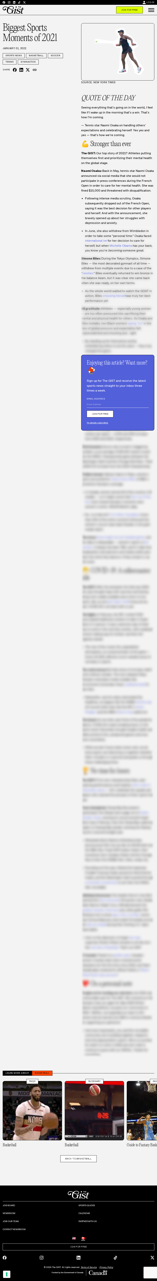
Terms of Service (89, 1267)
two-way (135, 938)
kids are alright (97, 925)
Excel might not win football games (120, 537)
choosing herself (114, 296)
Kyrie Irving (125, 712)
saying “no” (135, 323)
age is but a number (126, 915)
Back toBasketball (78, 1159)
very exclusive (109, 900)
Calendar (84, 1213)
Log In (150, 2)
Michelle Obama (121, 246)
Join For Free (129, 10)
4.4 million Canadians (125, 515)
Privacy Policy (106, 1267)
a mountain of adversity (101, 882)
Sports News (14, 55)
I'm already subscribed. (97, 423)
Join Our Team (11, 1221)
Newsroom (9, 1213)
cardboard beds (135, 684)
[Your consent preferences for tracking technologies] (6, 1274)
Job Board (9, 1205)
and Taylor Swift (118, 602)
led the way (144, 702)
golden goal (122, 955)
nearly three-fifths (123, 479)
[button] (151, 10)
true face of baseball (104, 947)
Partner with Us (87, 1221)
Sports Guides (86, 1205)
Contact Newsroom (14, 1229)
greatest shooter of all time (100, 910)
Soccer (55, 55)
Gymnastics (28, 61)
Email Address (96, 399)
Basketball (36, 55)
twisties (87, 273)
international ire (96, 241)
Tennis (10, 61)
